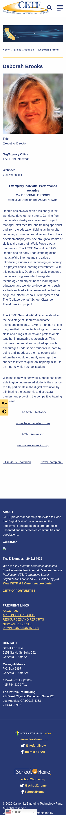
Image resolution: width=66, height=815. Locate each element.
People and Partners (21, 628)
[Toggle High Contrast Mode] (4, 412)
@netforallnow (35, 745)
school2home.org (33, 779)
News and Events (17, 623)
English (16, 811)
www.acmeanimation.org (33, 445)
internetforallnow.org (33, 739)
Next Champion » (52, 462)
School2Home (34, 791)
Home (6, 49)
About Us (10, 610)
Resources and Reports (23, 619)
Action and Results (19, 615)
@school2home (36, 785)
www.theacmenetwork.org (33, 423)
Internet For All (34, 751)
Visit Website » (12, 174)
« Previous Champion (17, 462)
